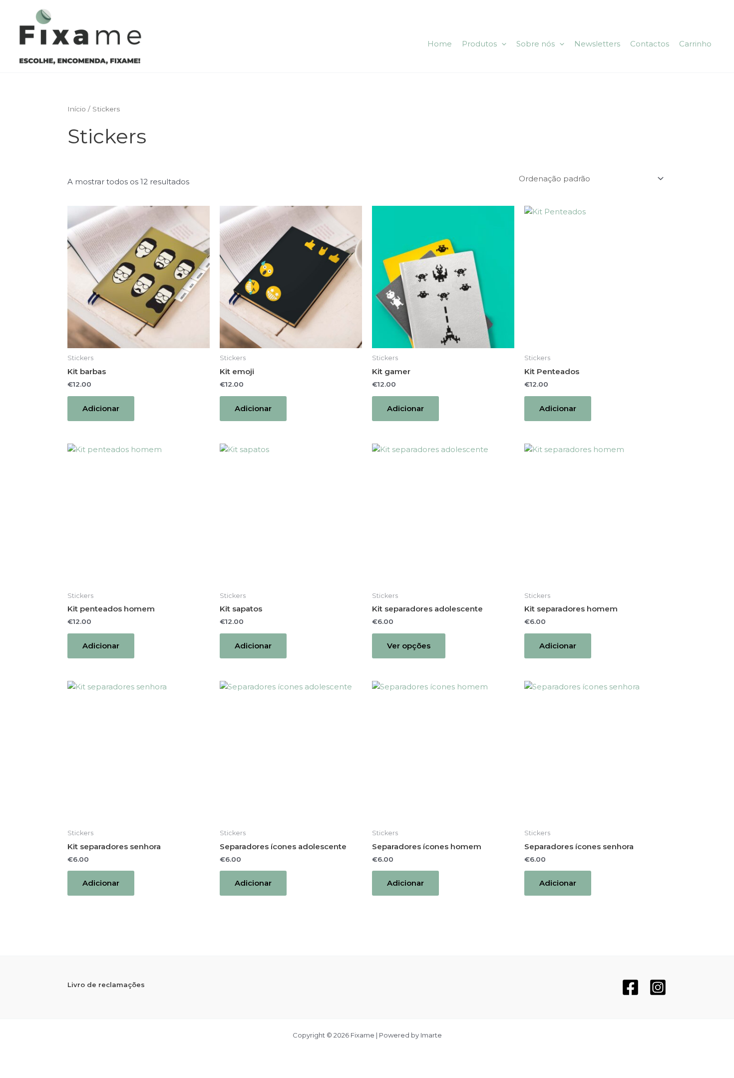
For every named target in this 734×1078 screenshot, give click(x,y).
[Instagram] (658, 987)
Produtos (479, 43)
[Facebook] (630, 987)
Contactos (649, 43)
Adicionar (100, 408)
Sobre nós (535, 43)
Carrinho (695, 43)
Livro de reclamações (106, 985)
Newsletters (597, 43)
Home (439, 43)
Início (76, 109)
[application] (501, 44)
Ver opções (408, 645)
